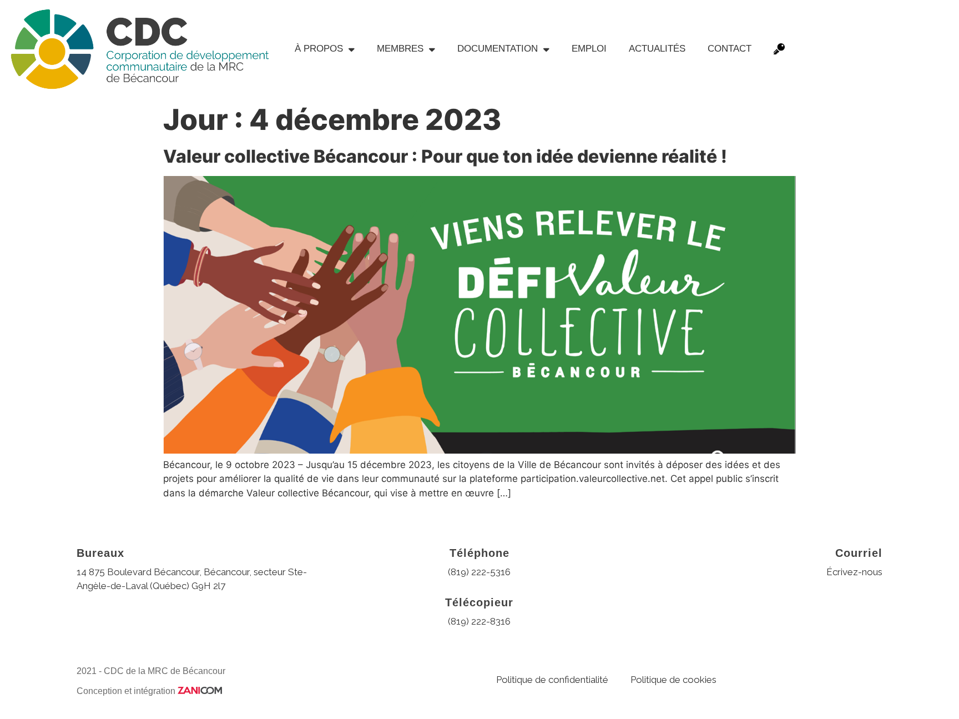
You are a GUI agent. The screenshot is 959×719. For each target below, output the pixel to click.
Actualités (657, 48)
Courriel (858, 553)
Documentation (497, 48)
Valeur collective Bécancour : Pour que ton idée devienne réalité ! (445, 156)
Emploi (589, 48)
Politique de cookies (673, 679)
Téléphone (479, 553)
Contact (729, 48)
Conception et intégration (127, 691)
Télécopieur (479, 602)
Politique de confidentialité (552, 679)
